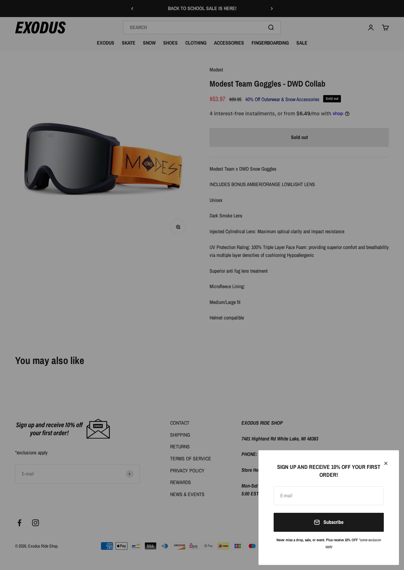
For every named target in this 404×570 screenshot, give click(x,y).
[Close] (386, 463)
